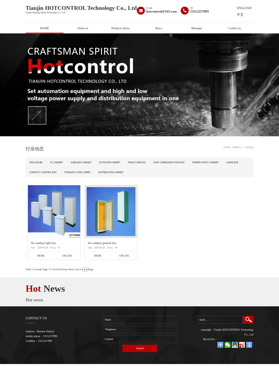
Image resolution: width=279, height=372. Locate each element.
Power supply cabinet (205, 162)
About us (82, 28)
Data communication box (168, 162)
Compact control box (43, 172)
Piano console (137, 162)
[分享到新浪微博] (242, 345)
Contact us (234, 28)
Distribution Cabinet (111, 172)
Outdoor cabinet (109, 162)
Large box (232, 162)
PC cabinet (56, 162)
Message (196, 28)
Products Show (120, 28)
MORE (41, 255)
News (158, 28)
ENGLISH (244, 8)
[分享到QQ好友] (235, 345)
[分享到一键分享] (249, 345)
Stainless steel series (77, 172)
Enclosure (36, 162)
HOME (44, 28)
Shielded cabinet (81, 162)
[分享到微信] (228, 345)
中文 (240, 15)
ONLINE (67, 255)
